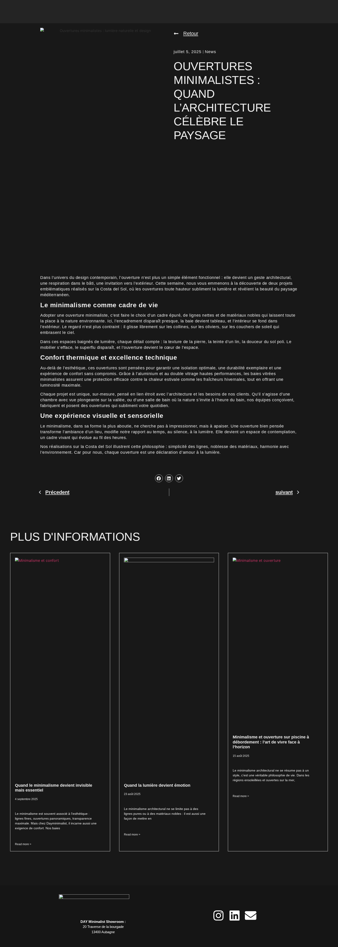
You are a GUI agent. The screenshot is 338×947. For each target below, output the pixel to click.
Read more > (23, 844)
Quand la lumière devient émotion (157, 785)
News (210, 51)
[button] (186, 33)
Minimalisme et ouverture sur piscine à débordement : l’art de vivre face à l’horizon (271, 742)
